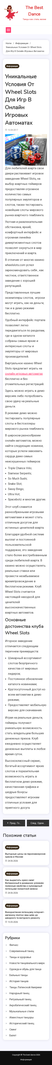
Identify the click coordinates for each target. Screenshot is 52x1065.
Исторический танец (21, 1023)
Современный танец (21, 951)
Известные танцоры (21, 1017)
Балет (12, 1035)
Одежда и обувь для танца (25, 969)
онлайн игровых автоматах (24, 373)
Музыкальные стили (21, 1011)
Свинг (12, 1029)
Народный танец (19, 993)
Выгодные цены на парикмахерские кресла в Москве (25, 855)
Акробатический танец (22, 1005)
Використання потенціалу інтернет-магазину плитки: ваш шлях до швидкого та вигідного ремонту (24, 915)
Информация (12, 66)
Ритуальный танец (20, 999)
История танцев (18, 981)
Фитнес (13, 944)
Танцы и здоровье (20, 957)
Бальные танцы (18, 975)
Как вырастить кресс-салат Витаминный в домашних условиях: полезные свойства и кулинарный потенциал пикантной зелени (24, 884)
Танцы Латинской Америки (25, 987)
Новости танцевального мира (26, 963)
